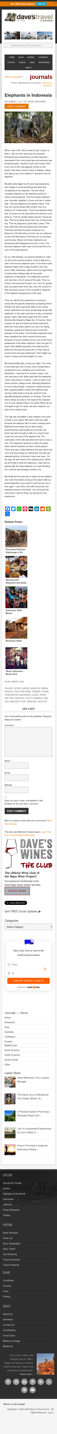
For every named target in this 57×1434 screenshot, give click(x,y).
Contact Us (8, 1324)
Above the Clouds (12, 1183)
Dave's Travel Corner (28, 21)
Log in (50, 1412)
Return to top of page (14, 1404)
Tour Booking (10, 1254)
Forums (7, 1285)
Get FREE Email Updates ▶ (23, 911)
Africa (8, 1017)
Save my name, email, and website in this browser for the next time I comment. (24, 802)
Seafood (20, 698)
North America (12, 1050)
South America (34, 698)
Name (8, 760)
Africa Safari (21, 688)
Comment (10, 725)
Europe (8, 1041)
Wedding (32, 701)
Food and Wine (22, 691)
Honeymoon (11, 694)
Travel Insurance (11, 1259)
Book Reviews (10, 1232)
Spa (46, 698)
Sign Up (41, 3)
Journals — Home (16, 1013)
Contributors (9, 1330)
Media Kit (8, 1346)
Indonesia (24, 694)
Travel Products (11, 1265)
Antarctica (10, 1022)
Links (5, 1291)
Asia (21, 681)
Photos (6, 1296)
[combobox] (28, 964)
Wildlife (42, 701)
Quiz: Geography (11, 1243)
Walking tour (18, 701)
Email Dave (9, 1335)
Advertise (8, 1319)
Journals (7, 1204)
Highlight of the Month (14, 1193)
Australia (9, 1031)
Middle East (11, 1045)
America (35, 688)
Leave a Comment (16, 106)
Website (8, 784)
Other (7, 1064)
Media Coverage (11, 1340)
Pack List (7, 1238)
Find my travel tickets (29, 981)
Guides (6, 1188)
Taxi (7, 701)
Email (8, 772)
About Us (8, 1314)
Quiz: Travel (9, 1248)
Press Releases (11, 1209)
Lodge (35, 694)
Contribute (8, 1280)
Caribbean (10, 1036)
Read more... (26, 1374)
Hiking (45, 691)
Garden (36, 691)
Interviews (8, 1199)
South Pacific (11, 1059)
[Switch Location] (45, 969)
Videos (6, 1215)
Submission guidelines (47, 84)
